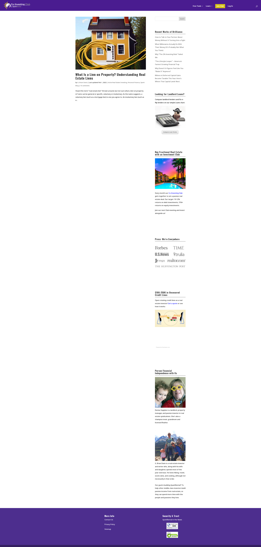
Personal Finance (134, 82)
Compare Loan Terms (170, 132)
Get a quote (172, 303)
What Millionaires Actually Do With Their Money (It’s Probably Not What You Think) (169, 47)
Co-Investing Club (175, 193)
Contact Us (109, 520)
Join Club (220, 6)
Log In (230, 6)
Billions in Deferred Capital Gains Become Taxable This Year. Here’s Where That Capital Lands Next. (168, 78)
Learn (208, 6)
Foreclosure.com (166, 347)
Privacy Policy (110, 524)
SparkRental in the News (172, 520)
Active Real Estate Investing (117, 82)
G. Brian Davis (82, 82)
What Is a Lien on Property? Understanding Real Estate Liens (110, 76)
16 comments (85, 86)
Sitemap (108, 529)
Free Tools (197, 6)
